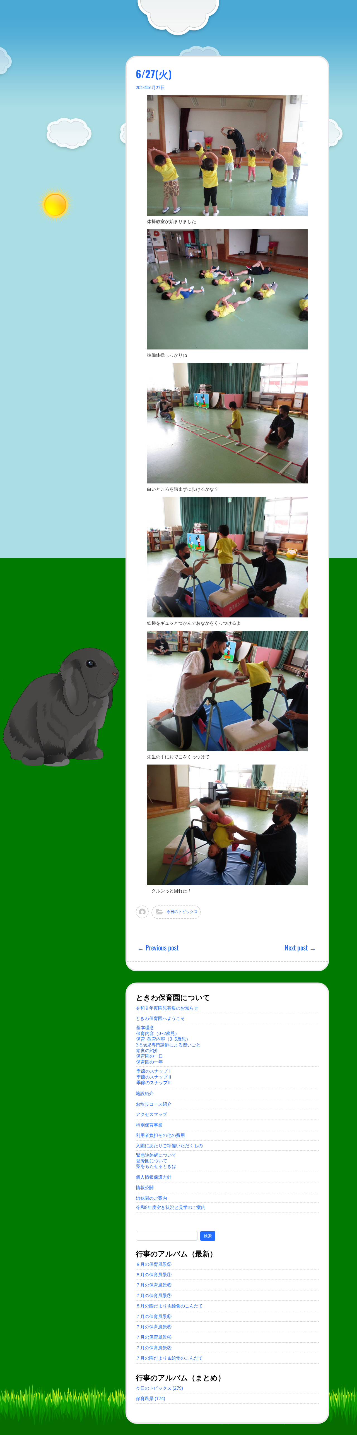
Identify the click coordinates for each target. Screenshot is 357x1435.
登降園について (151, 1161)
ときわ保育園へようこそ (160, 1018)
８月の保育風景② (154, 1264)
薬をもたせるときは (156, 1166)
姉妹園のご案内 (151, 1198)
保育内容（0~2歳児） (157, 1033)
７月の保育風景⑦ (154, 1295)
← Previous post (157, 947)
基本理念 (145, 1027)
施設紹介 (145, 1093)
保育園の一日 (149, 1056)
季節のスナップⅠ (154, 1071)
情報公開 (145, 1187)
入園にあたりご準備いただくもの (169, 1145)
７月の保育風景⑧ (154, 1285)
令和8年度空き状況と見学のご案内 (171, 1207)
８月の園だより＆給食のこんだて (169, 1306)
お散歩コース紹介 (154, 1104)
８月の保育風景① (154, 1274)
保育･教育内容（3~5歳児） (163, 1039)
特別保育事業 (149, 1125)
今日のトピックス (182, 911)
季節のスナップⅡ (154, 1077)
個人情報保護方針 (154, 1177)
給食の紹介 (147, 1050)
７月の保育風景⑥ (154, 1316)
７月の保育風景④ (154, 1337)
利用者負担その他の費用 (160, 1135)
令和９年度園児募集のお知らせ (167, 1008)
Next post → (300, 947)
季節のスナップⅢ (154, 1082)
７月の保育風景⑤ (154, 1327)
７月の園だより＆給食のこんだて (169, 1358)
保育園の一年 (149, 1062)
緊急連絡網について (156, 1155)
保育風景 (145, 1398)
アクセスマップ (151, 1114)
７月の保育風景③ (154, 1348)
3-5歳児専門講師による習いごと (168, 1045)
